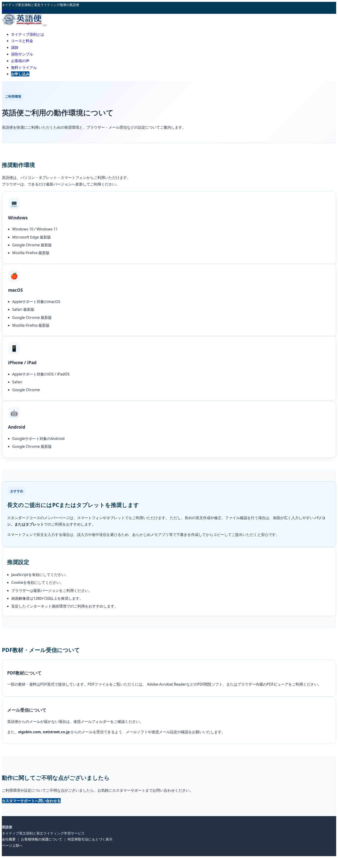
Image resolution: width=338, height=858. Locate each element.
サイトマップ (31, 11)
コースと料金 (22, 40)
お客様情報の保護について (41, 839)
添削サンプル (22, 54)
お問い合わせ (11, 11)
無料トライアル (24, 67)
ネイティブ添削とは (27, 34)
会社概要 (9, 839)
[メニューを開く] (45, 25)
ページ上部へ (12, 845)
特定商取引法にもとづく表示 (90, 839)
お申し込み (20, 73)
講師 (14, 47)
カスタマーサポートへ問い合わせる (31, 800)
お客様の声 (20, 60)
